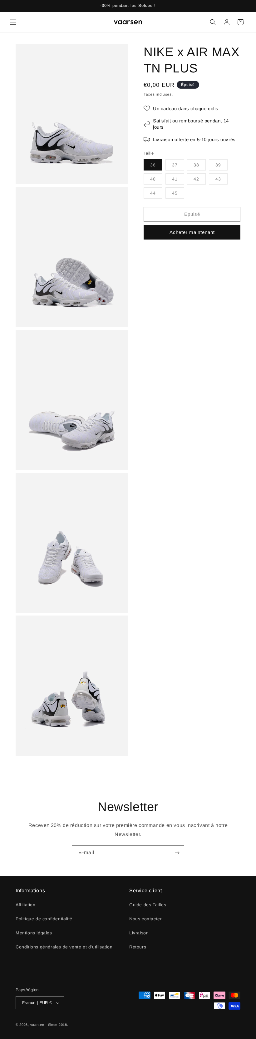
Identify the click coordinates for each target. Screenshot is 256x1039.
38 (200, 166)
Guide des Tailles (147, 904)
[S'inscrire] (177, 852)
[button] (13, 22)
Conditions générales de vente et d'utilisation (64, 946)
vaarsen (37, 1025)
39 (221, 166)
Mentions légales (34, 932)
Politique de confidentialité (44, 918)
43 (221, 180)
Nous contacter (145, 918)
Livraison (139, 932)
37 (178, 166)
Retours (137, 946)
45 (178, 194)
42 (200, 180)
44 (156, 194)
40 (156, 180)
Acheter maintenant (192, 232)
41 (178, 180)
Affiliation (26, 904)
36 (156, 166)
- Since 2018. (56, 1025)
